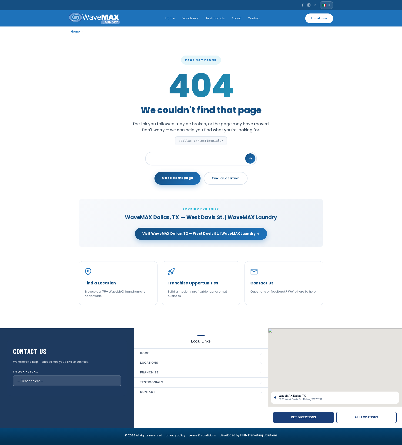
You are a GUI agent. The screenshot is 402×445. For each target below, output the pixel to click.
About (236, 18)
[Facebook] (302, 5)
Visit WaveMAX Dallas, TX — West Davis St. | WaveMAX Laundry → (201, 233)
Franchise (201, 372)
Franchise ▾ (190, 18)
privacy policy (177, 435)
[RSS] (315, 5)
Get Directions (303, 417)
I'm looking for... (25, 371)
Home (170, 18)
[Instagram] (309, 5)
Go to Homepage (177, 177)
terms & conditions (204, 435)
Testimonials (215, 18)
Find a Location (226, 178)
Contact (254, 18)
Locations (319, 18)
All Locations (366, 417)
